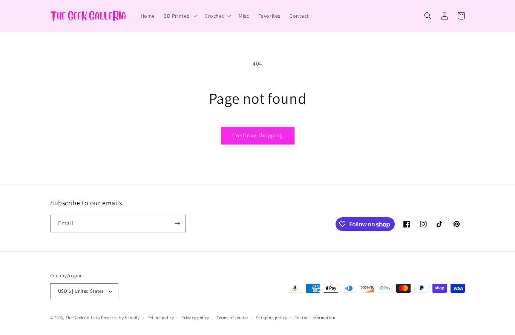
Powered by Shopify (120, 317)
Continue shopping (257, 135)
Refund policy (160, 317)
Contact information (314, 317)
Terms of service (232, 317)
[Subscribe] (177, 223)
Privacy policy (195, 317)
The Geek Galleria (83, 317)
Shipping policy (271, 317)
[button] (179, 16)
